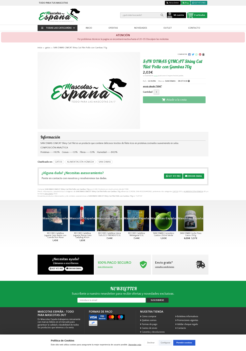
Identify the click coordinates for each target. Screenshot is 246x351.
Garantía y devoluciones (153, 332)
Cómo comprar (149, 316)
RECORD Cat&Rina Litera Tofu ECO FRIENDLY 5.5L (109, 234)
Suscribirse (157, 300)
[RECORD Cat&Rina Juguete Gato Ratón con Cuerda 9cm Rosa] (55, 218)
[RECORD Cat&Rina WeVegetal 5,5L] (136, 218)
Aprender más (134, 344)
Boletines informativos (187, 316)
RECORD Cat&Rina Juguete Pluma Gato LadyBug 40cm (82, 235)
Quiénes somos (149, 320)
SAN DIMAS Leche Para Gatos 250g (190, 234)
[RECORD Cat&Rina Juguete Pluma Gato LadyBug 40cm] (82, 218)
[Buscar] (162, 15)
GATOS (175, 191)
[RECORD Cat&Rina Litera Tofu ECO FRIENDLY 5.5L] (109, 218)
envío (155, 76)
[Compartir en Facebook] (189, 54)
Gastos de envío (149, 328)
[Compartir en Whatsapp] (196, 54)
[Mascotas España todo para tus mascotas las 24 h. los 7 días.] (59, 15)
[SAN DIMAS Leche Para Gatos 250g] (190, 218)
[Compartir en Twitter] (193, 54)
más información (105, 267)
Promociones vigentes (187, 320)
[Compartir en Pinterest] (200, 54)
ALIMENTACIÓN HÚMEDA (193, 191)
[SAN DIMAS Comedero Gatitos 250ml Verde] (163, 218)
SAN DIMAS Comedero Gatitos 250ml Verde (163, 234)
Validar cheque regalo (187, 324)
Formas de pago (149, 324)
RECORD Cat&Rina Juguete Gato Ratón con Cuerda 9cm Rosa (55, 235)
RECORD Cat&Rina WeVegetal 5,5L (136, 234)
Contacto (181, 328)
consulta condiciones (164, 267)
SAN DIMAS (48, 194)
